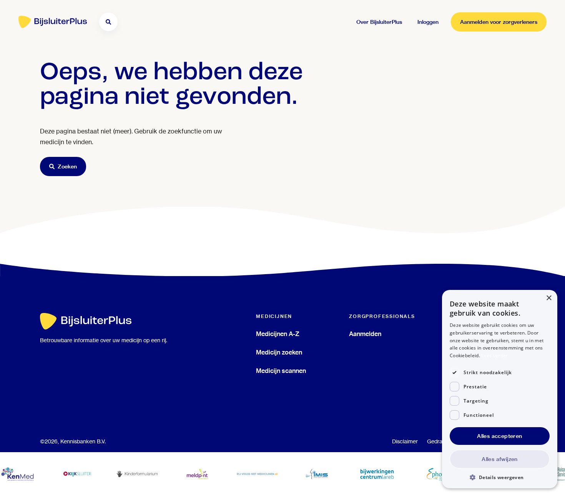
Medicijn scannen (281, 370)
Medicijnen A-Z (277, 334)
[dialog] (499, 389)
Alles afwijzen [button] (500, 459)
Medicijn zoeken (279, 352)
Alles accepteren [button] (499, 436)
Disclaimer (405, 441)
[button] (500, 477)
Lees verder (494, 355)
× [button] (549, 298)
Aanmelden (365, 334)
